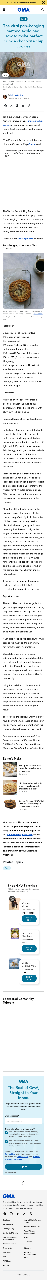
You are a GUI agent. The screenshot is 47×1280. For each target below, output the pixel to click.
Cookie (31, 144)
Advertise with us (10, 1243)
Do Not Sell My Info (10, 1233)
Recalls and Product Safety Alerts (30, 1254)
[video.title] (23, 65)
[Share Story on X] (11, 105)
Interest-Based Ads (31, 1226)
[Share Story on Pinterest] (17, 105)
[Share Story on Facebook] (6, 105)
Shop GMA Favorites (22, 885)
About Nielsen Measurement (29, 1231)
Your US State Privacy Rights (32, 1221)
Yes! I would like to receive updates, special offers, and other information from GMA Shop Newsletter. (23, 1134)
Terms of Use (10, 1154)
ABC (5, 1256)
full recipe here (25, 238)
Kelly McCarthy (16, 95)
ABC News (7, 1252)
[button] (4, 9)
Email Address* (12, 1115)
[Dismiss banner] (43, 2)
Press (26, 1237)
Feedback (28, 1241)
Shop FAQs (7, 1248)
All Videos (7, 1261)
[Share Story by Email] (23, 105)
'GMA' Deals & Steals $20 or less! (21, 2)
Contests (6, 1220)
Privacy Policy (22, 1156)
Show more (38, 313)
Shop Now (29, 918)
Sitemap (27, 1248)
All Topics (6, 1265)
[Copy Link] (29, 105)
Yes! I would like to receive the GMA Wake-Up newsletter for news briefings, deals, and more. (25, 1143)
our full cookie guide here (19, 834)
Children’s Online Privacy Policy (10, 1238)
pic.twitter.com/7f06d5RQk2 (31, 150)
